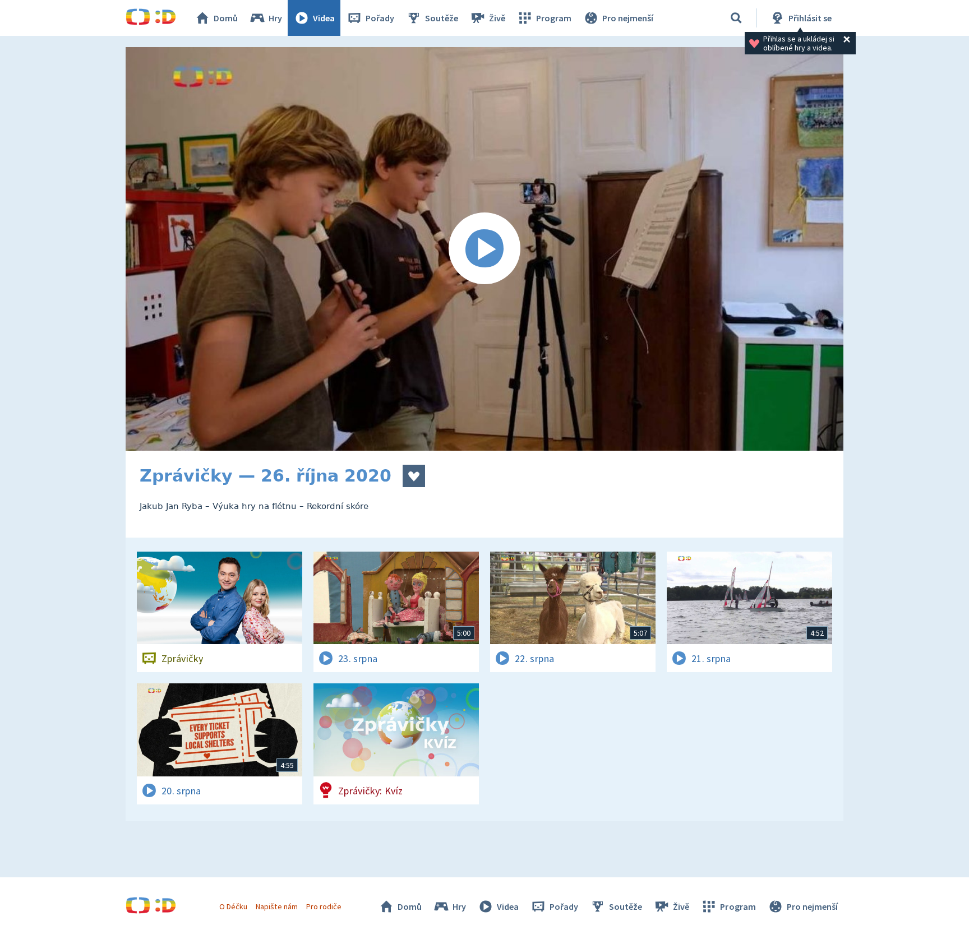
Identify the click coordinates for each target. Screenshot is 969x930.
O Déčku (233, 906)
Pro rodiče (324, 906)
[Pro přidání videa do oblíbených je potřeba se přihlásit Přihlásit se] (414, 476)
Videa (324, 18)
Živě (497, 18)
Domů (226, 18)
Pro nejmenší (627, 18)
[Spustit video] (484, 249)
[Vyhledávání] (736, 18)
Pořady (380, 18)
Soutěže (441, 18)
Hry (275, 18)
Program (553, 18)
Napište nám (276, 906)
